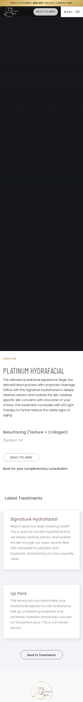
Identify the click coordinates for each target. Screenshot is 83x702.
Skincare (9, 358)
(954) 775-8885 (21, 457)
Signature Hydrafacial (34, 519)
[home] (11, 11)
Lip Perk (18, 593)
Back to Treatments (41, 655)
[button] (72, 11)
